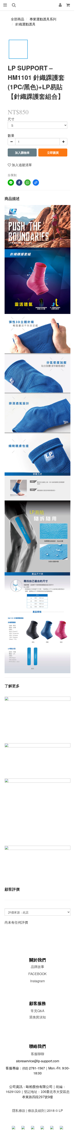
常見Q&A (37, 1010)
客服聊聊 (37, 1053)
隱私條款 (18, 1110)
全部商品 (17, 19)
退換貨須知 (37, 1017)
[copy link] (36, 182)
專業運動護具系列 (43, 19)
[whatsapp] (27, 182)
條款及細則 (36, 1110)
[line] (11, 182)
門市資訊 (37, 1023)
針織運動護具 (25, 24)
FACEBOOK (37, 973)
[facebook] (19, 182)
